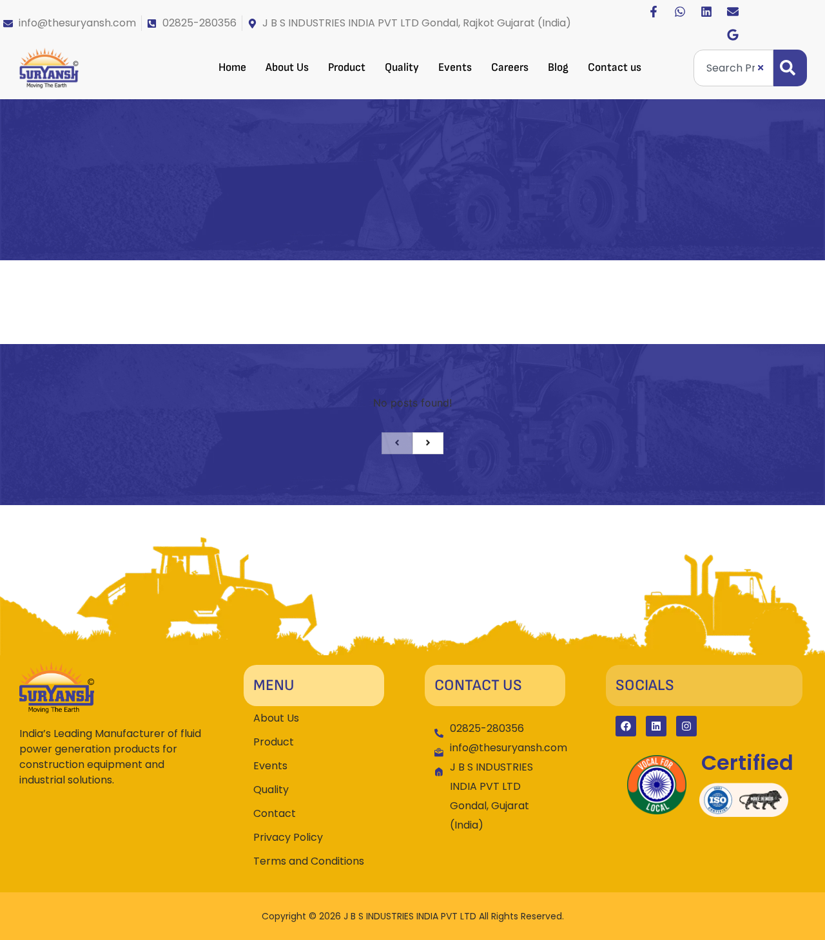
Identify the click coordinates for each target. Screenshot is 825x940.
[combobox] (733, 68)
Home (232, 67)
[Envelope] (732, 11)
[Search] (790, 68)
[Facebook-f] (653, 11)
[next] (427, 443)
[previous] (397, 443)
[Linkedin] (706, 11)
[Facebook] (626, 726)
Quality (402, 67)
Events (455, 67)
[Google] (732, 34)
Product (346, 67)
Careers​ (510, 67)
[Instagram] (686, 726)
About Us (287, 67)
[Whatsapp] (680, 11)
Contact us (614, 67)
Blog (558, 67)
